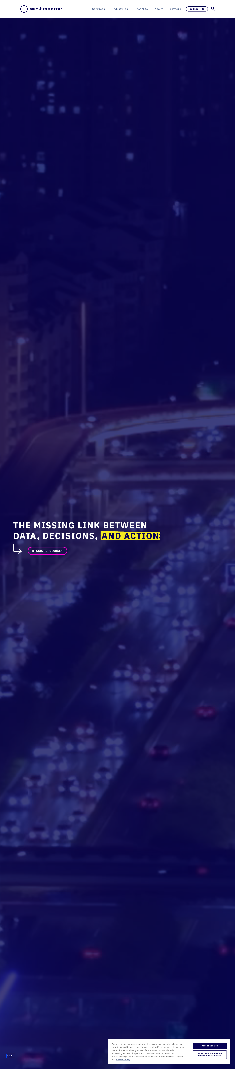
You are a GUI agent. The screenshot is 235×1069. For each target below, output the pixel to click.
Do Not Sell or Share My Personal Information (209, 1054)
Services (98, 9)
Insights (141, 9)
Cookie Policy (123, 1059)
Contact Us (196, 9)
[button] (213, 8)
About (159, 9)
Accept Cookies (210, 1045)
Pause (10, 1056)
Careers (175, 9)
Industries (120, 9)
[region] (169, 1051)
